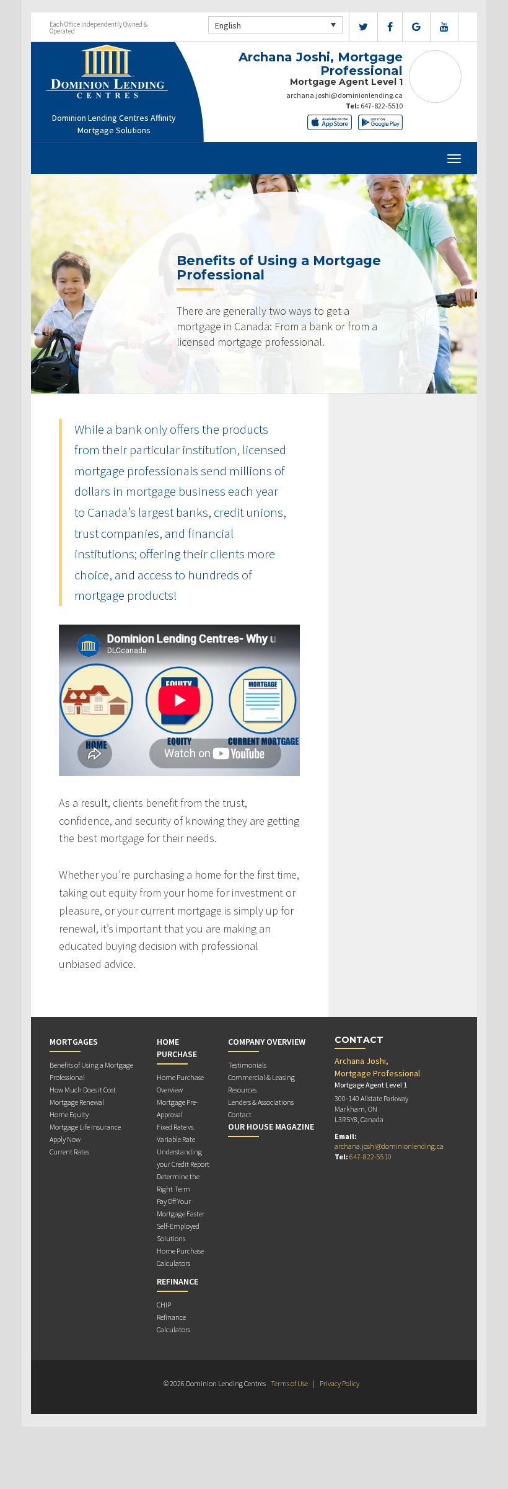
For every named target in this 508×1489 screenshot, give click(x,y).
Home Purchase (177, 1048)
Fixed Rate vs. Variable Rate (176, 1133)
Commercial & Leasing (261, 1077)
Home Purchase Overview (180, 1083)
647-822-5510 (382, 105)
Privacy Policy (339, 1383)
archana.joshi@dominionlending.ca (344, 95)
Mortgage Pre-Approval (177, 1108)
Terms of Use (289, 1383)
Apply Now (65, 1139)
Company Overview (266, 1041)
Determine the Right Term (178, 1182)
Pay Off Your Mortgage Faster (180, 1207)
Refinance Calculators (173, 1323)
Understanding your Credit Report (183, 1158)
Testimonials (247, 1065)
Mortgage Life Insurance (85, 1126)
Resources (242, 1089)
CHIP (164, 1304)
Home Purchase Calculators (180, 1257)
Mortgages (74, 1041)
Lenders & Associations (261, 1102)
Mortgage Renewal (77, 1102)
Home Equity (69, 1114)
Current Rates (69, 1151)
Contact (240, 1114)
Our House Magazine (271, 1126)
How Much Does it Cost (83, 1089)
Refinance (177, 1281)
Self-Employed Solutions (178, 1232)
